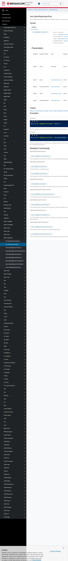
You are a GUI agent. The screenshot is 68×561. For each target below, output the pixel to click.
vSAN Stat (6, 504)
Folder (5, 122)
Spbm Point (7, 234)
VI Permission (7, 366)
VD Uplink (6, 339)
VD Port (6, 326)
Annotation (6, 37)
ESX (5, 106)
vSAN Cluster (7, 435)
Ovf (5, 182)
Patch (5, 188)
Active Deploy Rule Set (10, 27)
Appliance (6, 40)
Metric (5, 159)
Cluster (5, 63)
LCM (5, 149)
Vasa (5, 399)
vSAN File (6, 468)
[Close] (63, 548)
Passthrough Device (9, 185)
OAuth (5, 172)
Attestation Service (9, 44)
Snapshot (6, 218)
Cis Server (6, 57)
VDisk (5, 346)
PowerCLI (6, 191)
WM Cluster (7, 428)
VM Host (6, 395)
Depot (5, 99)
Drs (4, 103)
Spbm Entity (7, 228)
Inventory (6, 136)
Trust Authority (7, 300)
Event (5, 116)
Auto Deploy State (8, 47)
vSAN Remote (7, 490)
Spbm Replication (8, 237)
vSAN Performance (9, 484)
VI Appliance (7, 352)
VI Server (6, 382)
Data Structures (6, 21)
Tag (5, 283)
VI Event (6, 359)
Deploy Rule (7, 96)
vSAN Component (8, 438)
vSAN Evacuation (8, 461)
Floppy (5, 119)
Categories (4, 24)
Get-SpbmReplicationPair (12, 244)
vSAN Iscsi (7, 474)
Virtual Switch (7, 415)
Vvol (5, 425)
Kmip (5, 146)
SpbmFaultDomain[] (55, 86)
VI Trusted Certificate (9, 385)
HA (4, 126)
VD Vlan (6, 343)
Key (5, 142)
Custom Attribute (8, 77)
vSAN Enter (7, 454)
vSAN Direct (7, 441)
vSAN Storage (7, 507)
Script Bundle (7, 208)
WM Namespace (8, 431)
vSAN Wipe (7, 517)
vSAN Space (7, 500)
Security (6, 215)
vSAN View (7, 510)
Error (5, 113)
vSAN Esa (6, 458)
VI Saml (6, 379)
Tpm (5, 297)
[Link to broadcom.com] (16, 3)
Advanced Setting (8, 30)
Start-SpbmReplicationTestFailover (14, 260)
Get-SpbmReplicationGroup (13, 241)
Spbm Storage (7, 274)
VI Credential (7, 356)
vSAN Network (7, 477)
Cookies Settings (55, 551)
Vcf (4, 402)
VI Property (7, 372)
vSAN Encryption (8, 451)
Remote (6, 201)
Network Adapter (8, 162)
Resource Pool (7, 205)
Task (5, 287)
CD (4, 53)
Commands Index (6, 17)
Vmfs (5, 418)
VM (4, 392)
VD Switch (6, 333)
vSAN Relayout (8, 487)
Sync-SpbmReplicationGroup (13, 267)
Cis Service (7, 60)
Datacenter (6, 83)
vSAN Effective (8, 448)
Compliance (7, 70)
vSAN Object (7, 481)
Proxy (5, 195)
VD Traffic (6, 336)
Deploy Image (7, 90)
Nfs (4, 165)
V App (5, 313)
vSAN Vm (6, 513)
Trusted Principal (8, 306)
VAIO (5, 320)
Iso (4, 139)
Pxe (5, 198)
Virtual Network (8, 408)
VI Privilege (7, 369)
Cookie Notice (36, 560)
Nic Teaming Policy (9, 168)
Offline (5, 178)
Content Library (8, 73)
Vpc (5, 421)
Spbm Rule (6, 270)
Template (6, 290)
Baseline (6, 50)
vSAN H (6, 471)
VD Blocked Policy (8, 323)
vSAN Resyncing (8, 494)
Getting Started (6, 14)
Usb (5, 310)
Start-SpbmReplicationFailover (13, 247)
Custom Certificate (8, 80)
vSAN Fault (7, 464)
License (6, 152)
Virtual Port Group (8, 412)
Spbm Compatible (8, 224)
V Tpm (5, 316)
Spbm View (7, 277)
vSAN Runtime (7, 497)
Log (5, 155)
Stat (5, 280)
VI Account (6, 349)
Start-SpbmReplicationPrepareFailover (15, 251)
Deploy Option (7, 93)
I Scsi (5, 132)
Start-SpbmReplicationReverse (13, 257)
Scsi (5, 211)
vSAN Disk (6, 444)
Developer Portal (29, 4)
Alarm (5, 34)
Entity (5, 109)
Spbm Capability (8, 221)
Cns (5, 67)
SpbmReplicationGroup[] (56, 79)
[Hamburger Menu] (3, 2)
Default (34, 27)
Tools (5, 293)
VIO (5, 389)
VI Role (6, 375)
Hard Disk (6, 129)
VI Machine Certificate (9, 362)
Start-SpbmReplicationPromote (13, 254)
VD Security (7, 330)
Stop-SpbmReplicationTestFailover (14, 264)
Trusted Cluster (8, 303)
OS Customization (8, 175)
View (5, 405)
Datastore (6, 86)
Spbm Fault (7, 231)
